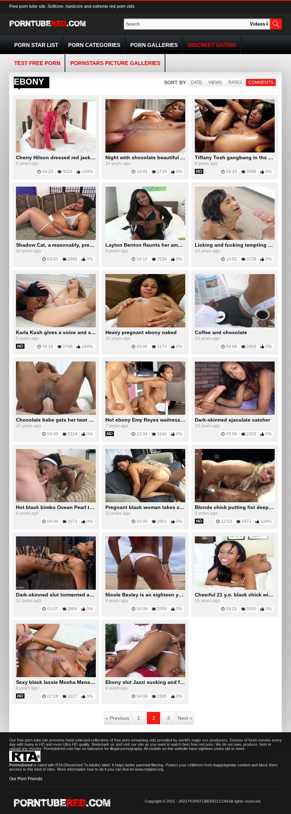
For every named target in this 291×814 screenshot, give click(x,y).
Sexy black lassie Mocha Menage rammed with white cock (86, 682)
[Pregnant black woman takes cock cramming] (145, 500)
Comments (260, 82)
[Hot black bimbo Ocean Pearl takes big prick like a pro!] (56, 500)
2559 (162, 608)
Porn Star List (36, 45)
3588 (251, 171)
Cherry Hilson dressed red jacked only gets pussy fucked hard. (92, 157)
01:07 (52, 608)
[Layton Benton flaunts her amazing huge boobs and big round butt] (145, 238)
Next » (185, 718)
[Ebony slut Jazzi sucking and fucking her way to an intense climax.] (145, 675)
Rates (235, 82)
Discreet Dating (212, 45)
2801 (162, 521)
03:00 (52, 259)
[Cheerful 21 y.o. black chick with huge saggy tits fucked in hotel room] (235, 588)
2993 (251, 346)
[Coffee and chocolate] (235, 325)
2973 (246, 521)
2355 (251, 434)
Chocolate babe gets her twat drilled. (60, 420)
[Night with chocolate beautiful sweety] (145, 151)
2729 (162, 171)
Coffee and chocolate (221, 332)
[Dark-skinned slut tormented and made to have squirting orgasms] (56, 588)
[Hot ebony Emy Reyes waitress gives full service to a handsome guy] (145, 413)
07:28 (52, 696)
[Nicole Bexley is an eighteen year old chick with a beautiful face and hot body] (145, 588)
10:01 (142, 171)
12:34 (142, 434)
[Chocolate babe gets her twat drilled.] (56, 413)
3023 (67, 171)
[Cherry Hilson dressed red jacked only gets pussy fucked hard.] (56, 151)
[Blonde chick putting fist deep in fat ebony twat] (235, 500)
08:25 (231, 608)
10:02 (231, 259)
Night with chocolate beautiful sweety (151, 157)
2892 (72, 259)
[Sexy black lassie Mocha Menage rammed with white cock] (56, 675)
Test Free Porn (37, 63)
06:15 (231, 171)
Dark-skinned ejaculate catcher (232, 420)
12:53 (226, 521)
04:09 (231, 346)
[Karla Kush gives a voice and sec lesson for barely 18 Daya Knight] (56, 325)
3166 (162, 434)
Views (215, 82)
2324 (72, 434)
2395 (162, 696)
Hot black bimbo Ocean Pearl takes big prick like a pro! (82, 507)
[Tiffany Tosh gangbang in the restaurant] (235, 151)
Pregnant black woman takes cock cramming (159, 507)
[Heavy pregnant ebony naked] (145, 325)
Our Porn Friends (25, 778)
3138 (251, 259)
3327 (72, 696)
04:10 (142, 259)
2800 (72, 608)
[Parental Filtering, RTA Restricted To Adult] (24, 760)
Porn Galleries (154, 45)
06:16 (47, 346)
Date (196, 82)
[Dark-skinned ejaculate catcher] (235, 413)
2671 (72, 521)
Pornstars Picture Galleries (115, 63)
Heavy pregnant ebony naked (141, 332)
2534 (162, 259)
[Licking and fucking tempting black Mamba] (235, 238)
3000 (251, 608)
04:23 (47, 171)
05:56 (231, 434)
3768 (67, 346)
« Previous (117, 718)
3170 (162, 346)
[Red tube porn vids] (47, 27)
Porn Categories (94, 45)
